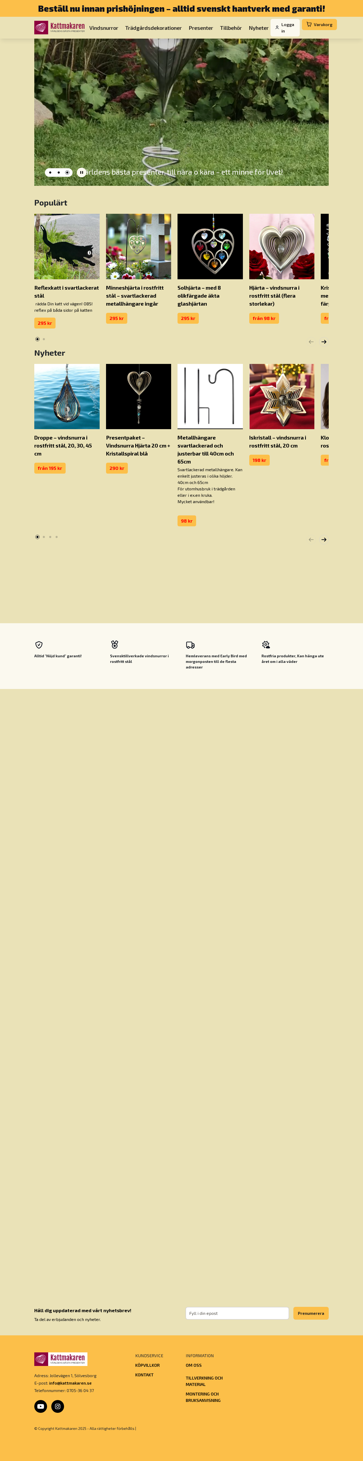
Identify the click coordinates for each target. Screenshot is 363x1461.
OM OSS (194, 1365)
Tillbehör (231, 27)
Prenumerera (311, 1313)
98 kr (187, 521)
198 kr (259, 460)
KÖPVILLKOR (147, 1365)
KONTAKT (144, 1374)
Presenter (201, 27)
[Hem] (60, 27)
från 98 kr (264, 318)
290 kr (116, 468)
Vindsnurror (103, 27)
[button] (50, 172)
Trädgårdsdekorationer (153, 27)
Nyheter (259, 27)
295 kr (45, 323)
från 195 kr (50, 468)
